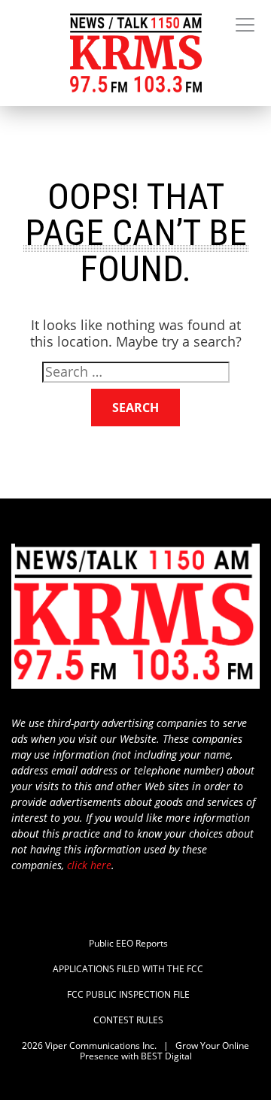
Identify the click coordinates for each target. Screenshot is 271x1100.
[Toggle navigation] (245, 25)
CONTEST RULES (128, 1020)
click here (89, 865)
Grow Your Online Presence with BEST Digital (165, 1050)
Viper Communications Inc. (101, 1045)
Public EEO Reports (128, 943)
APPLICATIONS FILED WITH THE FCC (128, 969)
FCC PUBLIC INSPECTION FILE (128, 994)
